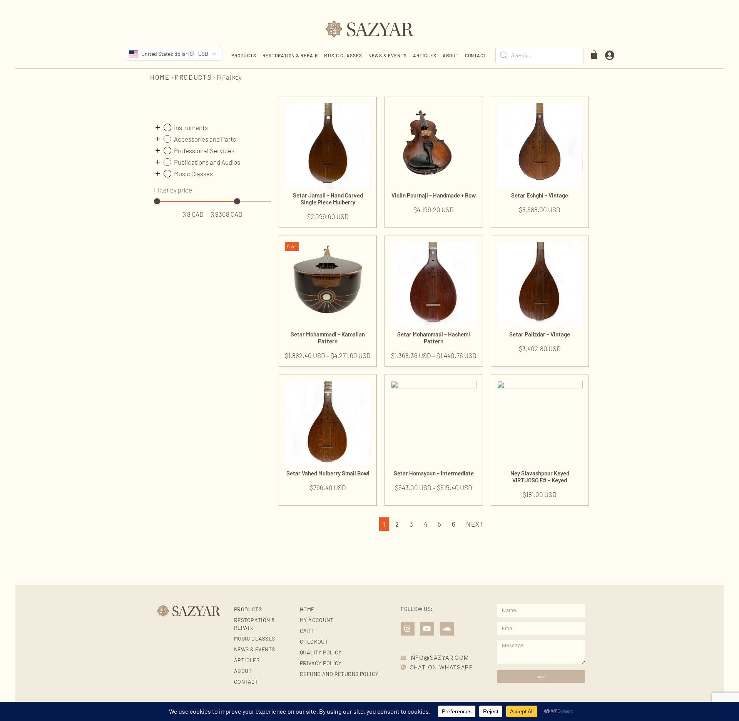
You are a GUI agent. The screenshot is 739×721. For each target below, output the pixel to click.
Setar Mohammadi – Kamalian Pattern (328, 338)
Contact (476, 55)
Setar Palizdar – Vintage (539, 334)
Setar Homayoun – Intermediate (434, 473)
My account (316, 620)
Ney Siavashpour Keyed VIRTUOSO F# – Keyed (539, 476)
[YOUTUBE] (427, 629)
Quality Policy (321, 652)
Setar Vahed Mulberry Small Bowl (328, 473)
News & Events (387, 55)
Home (160, 77)
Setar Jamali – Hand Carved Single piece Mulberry (328, 199)
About (451, 55)
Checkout (314, 641)
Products (243, 55)
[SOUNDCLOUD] (447, 629)
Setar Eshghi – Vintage (539, 195)
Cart (307, 630)
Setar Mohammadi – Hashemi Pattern (433, 338)
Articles (424, 55)
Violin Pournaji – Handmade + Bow (433, 195)
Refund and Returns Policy (339, 674)
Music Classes (343, 55)
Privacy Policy (321, 663)
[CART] (595, 54)
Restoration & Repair (290, 55)
